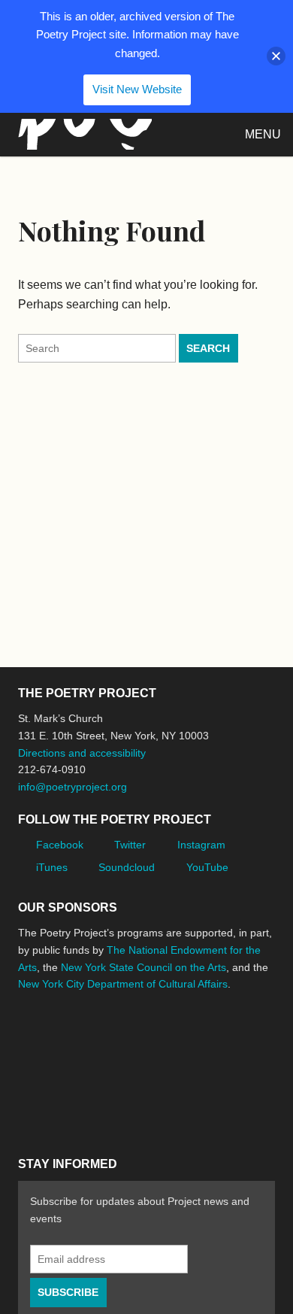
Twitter (130, 845)
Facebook (59, 845)
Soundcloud (126, 867)
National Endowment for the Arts (59, 1041)
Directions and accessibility (82, 753)
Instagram (201, 845)
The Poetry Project (82, 134)
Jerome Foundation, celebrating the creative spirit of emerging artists (157, 1040)
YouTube (207, 867)
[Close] (276, 56)
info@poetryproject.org (72, 787)
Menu (263, 134)
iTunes (52, 867)
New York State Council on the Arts (143, 967)
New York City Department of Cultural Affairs (123, 984)
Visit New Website (137, 89)
